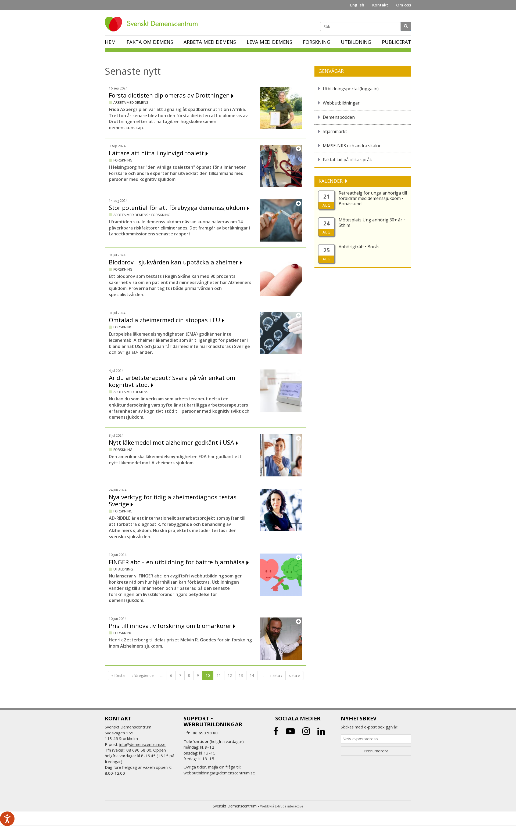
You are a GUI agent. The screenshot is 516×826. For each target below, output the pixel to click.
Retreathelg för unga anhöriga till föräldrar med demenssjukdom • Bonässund (373, 198)
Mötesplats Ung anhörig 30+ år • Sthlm (372, 222)
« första (118, 675)
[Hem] (153, 24)
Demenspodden (339, 117)
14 (252, 675)
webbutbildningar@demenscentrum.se (219, 772)
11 (219, 675)
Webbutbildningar (341, 103)
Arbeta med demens (210, 42)
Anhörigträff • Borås (359, 247)
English (357, 5)
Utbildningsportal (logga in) (351, 89)
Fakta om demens (150, 42)
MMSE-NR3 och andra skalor (352, 146)
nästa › (276, 675)
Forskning (316, 42)
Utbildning (356, 42)
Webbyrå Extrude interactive (281, 806)
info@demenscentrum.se (142, 744)
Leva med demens (269, 42)
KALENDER (331, 181)
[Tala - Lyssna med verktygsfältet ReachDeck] (7, 818)
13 (241, 675)
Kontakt (380, 5)
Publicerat (396, 42)
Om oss (403, 5)
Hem (110, 42)
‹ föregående (142, 675)
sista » (294, 675)
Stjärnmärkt (335, 131)
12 (230, 675)
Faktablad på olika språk (347, 160)
